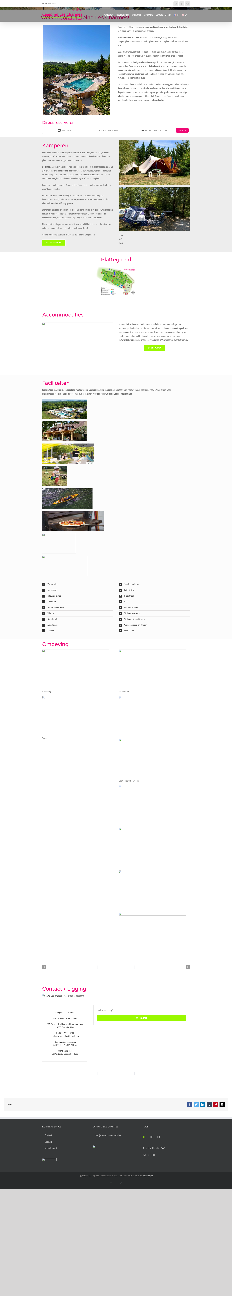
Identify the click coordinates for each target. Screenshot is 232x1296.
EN (158, 1137)
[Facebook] (190, 1104)
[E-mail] (222, 1104)
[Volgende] (188, 967)
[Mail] (144, 1155)
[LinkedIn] (203, 1104)
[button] (77, 584)
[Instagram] (153, 1155)
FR (151, 1137)
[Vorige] (44, 967)
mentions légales (148, 1176)
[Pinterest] (215, 1104)
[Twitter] (196, 1104)
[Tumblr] (209, 1104)
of (120, 239)
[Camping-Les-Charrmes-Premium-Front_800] (77, 323)
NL (144, 1137)
